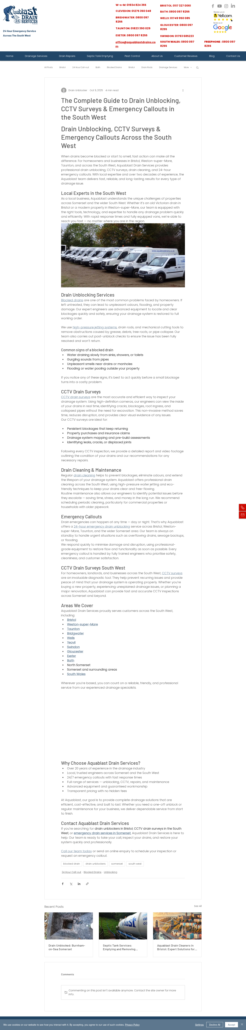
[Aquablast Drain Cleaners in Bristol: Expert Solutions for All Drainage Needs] (177, 926)
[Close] (242, 1024)
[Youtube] (219, 6)
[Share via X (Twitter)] (70, 883)
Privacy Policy (132, 1024)
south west (135, 863)
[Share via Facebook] (62, 883)
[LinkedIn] (232, 6)
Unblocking (110, 872)
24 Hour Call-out (80, 67)
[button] (197, 67)
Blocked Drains (114, 67)
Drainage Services (168, 67)
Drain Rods (146, 67)
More (186, 67)
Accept (231, 1024)
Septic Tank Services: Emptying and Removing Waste (119, 947)
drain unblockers (96, 863)
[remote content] (123, 725)
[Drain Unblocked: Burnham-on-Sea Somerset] (69, 926)
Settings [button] (199, 1024)
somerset (117, 863)
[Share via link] (87, 883)
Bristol (62, 67)
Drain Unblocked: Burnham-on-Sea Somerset (67, 947)
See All (198, 906)
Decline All (214, 1024)
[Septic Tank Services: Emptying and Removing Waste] (123, 926)
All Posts (48, 67)
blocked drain (71, 863)
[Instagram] (226, 6)
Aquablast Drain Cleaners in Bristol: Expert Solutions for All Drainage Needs (176, 947)
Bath (98, 67)
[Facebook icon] (212, 6)
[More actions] (183, 90)
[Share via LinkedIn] (79, 883)
